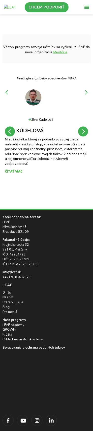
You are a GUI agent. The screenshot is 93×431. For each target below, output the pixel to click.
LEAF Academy (13, 325)
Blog (6, 307)
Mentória (60, 52)
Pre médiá (9, 312)
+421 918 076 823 (16, 277)
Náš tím (7, 297)
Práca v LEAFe (12, 302)
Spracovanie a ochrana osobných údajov (33, 347)
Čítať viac (13, 171)
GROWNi (9, 329)
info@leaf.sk (11, 272)
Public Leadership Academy (22, 339)
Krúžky (7, 334)
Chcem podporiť (46, 7)
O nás (6, 292)
